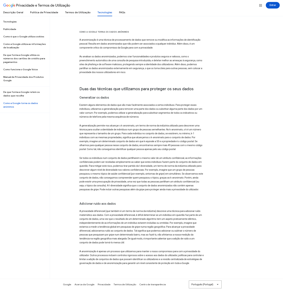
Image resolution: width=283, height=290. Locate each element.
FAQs (122, 12)
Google (67, 284)
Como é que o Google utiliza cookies (23, 36)
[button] (260, 5)
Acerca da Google (84, 284)
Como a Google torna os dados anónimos (20, 105)
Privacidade (104, 284)
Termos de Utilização (78, 12)
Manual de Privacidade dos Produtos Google (23, 78)
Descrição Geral (13, 12)
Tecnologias (104, 12)
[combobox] (205, 284)
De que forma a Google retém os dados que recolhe (21, 94)
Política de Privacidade (44, 12)
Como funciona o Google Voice (20, 69)
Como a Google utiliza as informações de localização (24, 46)
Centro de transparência (152, 284)
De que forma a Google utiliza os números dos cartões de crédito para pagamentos (24, 59)
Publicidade (9, 29)
